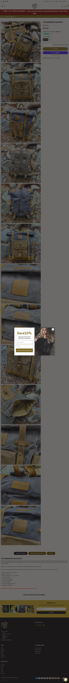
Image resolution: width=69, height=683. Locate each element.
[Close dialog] (53, 329)
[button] (66, 680)
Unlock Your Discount (24, 350)
